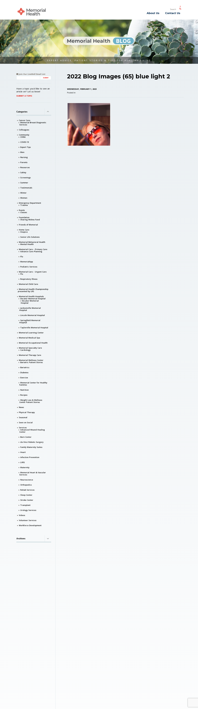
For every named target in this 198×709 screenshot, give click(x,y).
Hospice (24, 232)
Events (22, 210)
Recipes (23, 395)
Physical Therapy (27, 412)
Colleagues (24, 129)
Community (24, 134)
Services (23, 427)
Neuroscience (26, 479)
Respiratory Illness (28, 279)
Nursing (24, 157)
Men (22, 152)
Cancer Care (24, 120)
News (21, 407)
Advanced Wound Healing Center (32, 430)
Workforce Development (30, 525)
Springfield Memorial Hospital (29, 321)
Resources (25, 167)
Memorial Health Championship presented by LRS (33, 290)
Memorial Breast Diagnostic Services (32, 123)
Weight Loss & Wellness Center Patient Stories (30, 401)
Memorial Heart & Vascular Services (32, 473)
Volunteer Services (27, 520)
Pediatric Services (28, 266)
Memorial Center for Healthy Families (33, 383)
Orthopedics (26, 484)
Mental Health (27, 244)
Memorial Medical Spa (29, 337)
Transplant (25, 505)
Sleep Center (26, 495)
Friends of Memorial (28, 224)
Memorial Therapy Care (30, 355)
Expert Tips (25, 147)
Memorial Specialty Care (30, 348)
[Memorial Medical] (31, 11)
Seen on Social (26, 422)
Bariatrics (24, 367)
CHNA (23, 137)
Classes (23, 212)
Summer (24, 182)
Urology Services (28, 510)
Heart (23, 452)
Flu (21, 256)
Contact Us (172, 13)
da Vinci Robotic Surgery (31, 442)
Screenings (25, 177)
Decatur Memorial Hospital (33, 298)
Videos (22, 515)
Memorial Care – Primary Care (33, 249)
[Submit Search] (180, 8)
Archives (20, 538)
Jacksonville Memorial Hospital (30, 309)
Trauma (24, 205)
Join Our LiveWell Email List (31, 74)
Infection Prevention (29, 457)
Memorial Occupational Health (33, 342)
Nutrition (24, 390)
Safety (23, 172)
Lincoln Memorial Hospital (32, 315)
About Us (153, 13)
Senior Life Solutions (30, 237)
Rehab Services (27, 490)
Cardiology (25, 350)
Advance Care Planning (31, 251)
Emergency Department (30, 203)
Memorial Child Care (28, 284)
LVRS (22, 462)
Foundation (24, 217)
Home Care (24, 229)
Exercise (24, 377)
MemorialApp (26, 261)
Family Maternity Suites (31, 447)
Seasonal (23, 417)
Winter (23, 192)
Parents (23, 162)
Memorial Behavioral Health (32, 242)
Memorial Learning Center (31, 332)
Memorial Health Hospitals (31, 296)
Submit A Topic (24, 95)
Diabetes (24, 372)
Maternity (24, 467)
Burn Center (25, 437)
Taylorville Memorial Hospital (34, 327)
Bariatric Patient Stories (31, 362)
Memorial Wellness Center (31, 360)
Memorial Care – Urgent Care (33, 271)
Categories (21, 111)
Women (23, 198)
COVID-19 (24, 142)
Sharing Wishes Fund (30, 219)
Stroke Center (26, 500)
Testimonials (26, 187)
